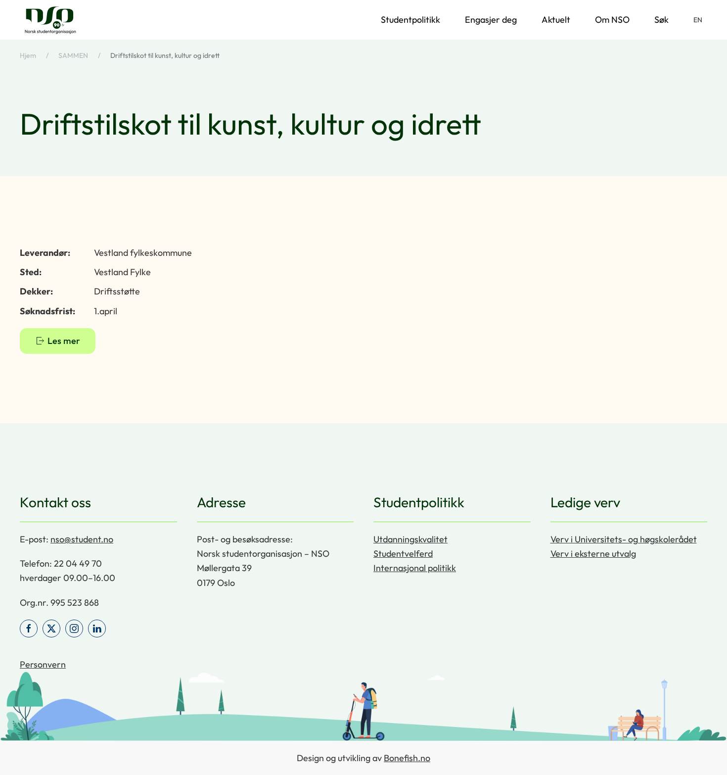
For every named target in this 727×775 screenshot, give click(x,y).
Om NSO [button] (612, 19)
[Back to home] (50, 20)
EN (697, 19)
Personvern (43, 664)
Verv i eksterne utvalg (593, 553)
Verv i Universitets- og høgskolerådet (623, 539)
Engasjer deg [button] (491, 19)
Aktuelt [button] (556, 19)
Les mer (63, 340)
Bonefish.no (407, 758)
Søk (661, 19)
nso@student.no (81, 539)
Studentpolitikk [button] (410, 19)
